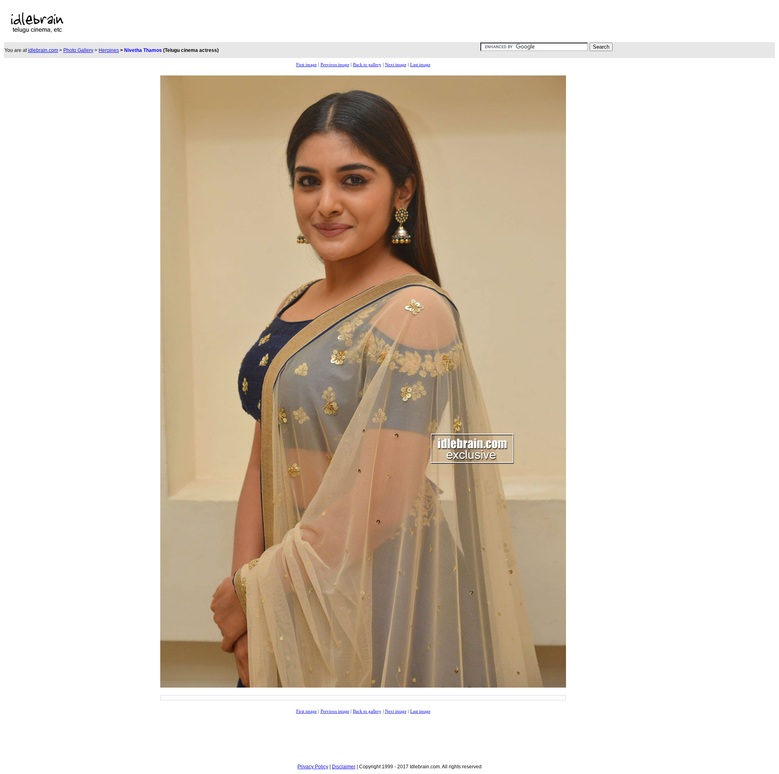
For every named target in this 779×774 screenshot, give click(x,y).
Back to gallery (367, 64)
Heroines (109, 50)
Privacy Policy (312, 767)
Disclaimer (343, 767)
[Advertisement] (293, 22)
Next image (396, 64)
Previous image (335, 64)
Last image (420, 64)
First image (306, 64)
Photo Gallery (78, 50)
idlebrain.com (43, 50)
